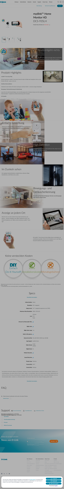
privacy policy (32, 479)
